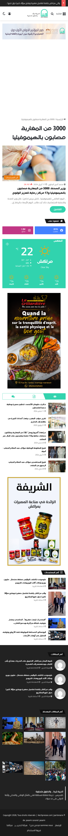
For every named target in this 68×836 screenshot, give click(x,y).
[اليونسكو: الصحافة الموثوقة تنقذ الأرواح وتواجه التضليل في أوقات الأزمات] (57, 635)
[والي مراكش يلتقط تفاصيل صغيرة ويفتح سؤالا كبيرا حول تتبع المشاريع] (57, 604)
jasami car (30, 820)
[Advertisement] (34, 81)
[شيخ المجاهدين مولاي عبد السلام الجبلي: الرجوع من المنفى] (57, 466)
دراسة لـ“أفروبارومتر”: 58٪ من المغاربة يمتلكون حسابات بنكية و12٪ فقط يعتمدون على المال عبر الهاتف (24, 436)
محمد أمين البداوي (55, 184)
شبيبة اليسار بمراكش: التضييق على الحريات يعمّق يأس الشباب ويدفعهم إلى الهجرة (28, 662)
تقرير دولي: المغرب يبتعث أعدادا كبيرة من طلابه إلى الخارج (27, 420)
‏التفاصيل (58, 209)
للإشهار (58, 825)
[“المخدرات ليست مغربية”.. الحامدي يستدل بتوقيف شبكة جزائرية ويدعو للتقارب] (57, 623)
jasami (42, 820)
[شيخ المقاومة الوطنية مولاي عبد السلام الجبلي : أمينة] (57, 452)
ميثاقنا (9, 825)
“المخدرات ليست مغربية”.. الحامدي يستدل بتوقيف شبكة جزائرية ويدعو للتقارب (27, 621)
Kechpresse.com (45, 815)
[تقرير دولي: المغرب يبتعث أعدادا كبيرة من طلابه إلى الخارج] (57, 423)
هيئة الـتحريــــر (21, 825)
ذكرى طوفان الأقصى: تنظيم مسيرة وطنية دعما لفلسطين (26, 406)
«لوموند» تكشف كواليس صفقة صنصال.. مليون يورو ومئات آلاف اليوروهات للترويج (25, 581)
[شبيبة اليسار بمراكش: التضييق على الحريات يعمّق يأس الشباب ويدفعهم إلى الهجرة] (55, 722)
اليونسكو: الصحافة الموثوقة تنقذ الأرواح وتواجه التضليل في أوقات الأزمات (24, 634)
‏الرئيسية (60, 119)
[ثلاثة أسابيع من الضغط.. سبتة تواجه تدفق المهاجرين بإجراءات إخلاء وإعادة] (55, 770)
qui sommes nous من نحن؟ (41, 825)
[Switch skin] (4, 14)
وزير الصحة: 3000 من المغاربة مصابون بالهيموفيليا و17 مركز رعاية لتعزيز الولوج (39, 191)
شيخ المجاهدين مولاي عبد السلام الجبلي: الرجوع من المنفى (27, 463)
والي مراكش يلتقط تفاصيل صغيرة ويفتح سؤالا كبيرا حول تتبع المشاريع (30, 3)
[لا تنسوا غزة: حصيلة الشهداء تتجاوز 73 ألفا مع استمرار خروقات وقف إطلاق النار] (34, 737)
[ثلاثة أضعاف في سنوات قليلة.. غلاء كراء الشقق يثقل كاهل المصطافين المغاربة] (34, 768)
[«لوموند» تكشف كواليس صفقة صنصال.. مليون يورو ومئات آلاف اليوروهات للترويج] (57, 583)
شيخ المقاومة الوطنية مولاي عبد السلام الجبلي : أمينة (24, 449)
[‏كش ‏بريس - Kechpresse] (37, 13)
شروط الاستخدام (34, 830)
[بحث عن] (52, 14)
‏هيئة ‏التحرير (45, 667)
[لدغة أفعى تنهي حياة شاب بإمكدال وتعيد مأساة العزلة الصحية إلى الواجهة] (12, 738)
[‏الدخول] (9, 14)
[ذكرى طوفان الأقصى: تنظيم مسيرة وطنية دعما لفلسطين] (57, 409)
